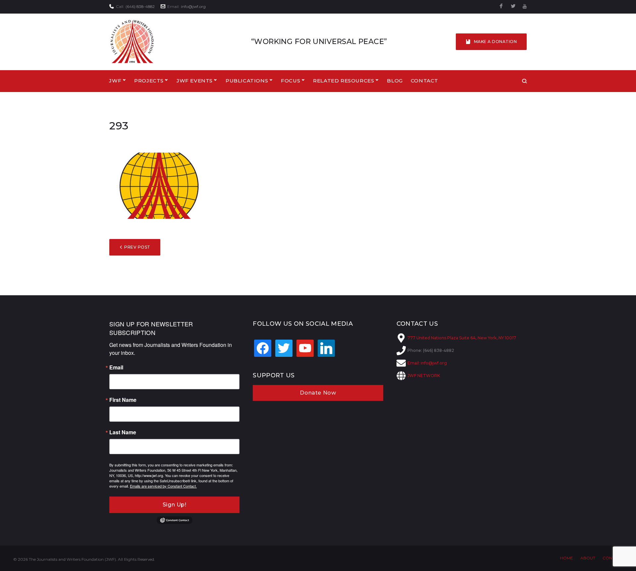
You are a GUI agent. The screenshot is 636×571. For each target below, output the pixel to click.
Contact (424, 80)
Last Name (122, 432)
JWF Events (195, 80)
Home (566, 557)
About (587, 557)
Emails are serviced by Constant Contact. (163, 486)
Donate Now (318, 393)
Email (116, 367)
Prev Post (137, 247)
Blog (394, 80)
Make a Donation (495, 41)
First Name (122, 400)
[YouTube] (525, 6)
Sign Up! (174, 504)
